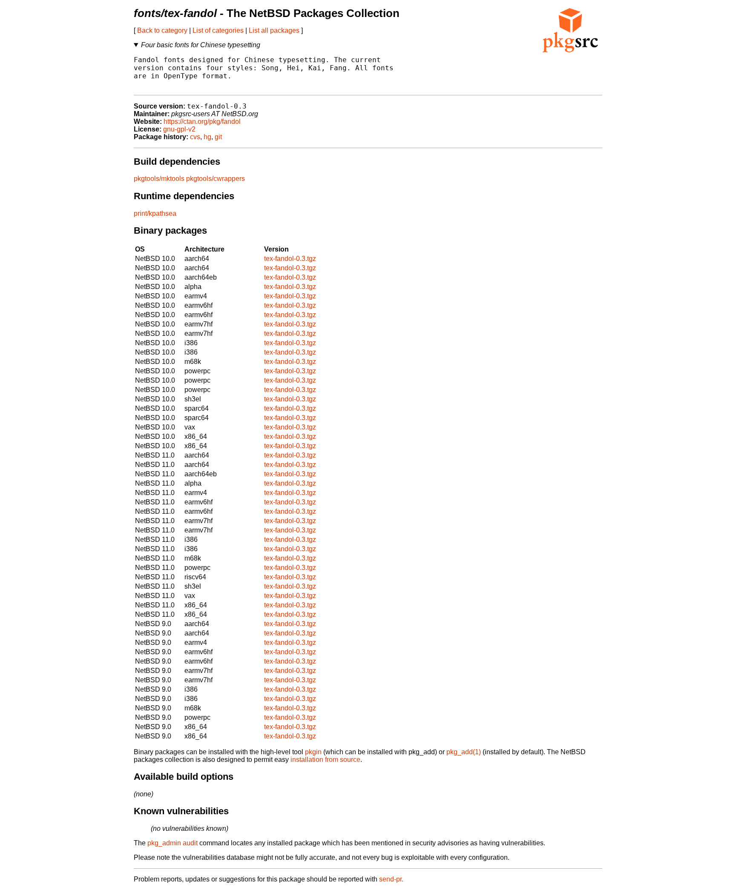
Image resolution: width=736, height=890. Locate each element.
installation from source (325, 759)
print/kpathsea (155, 213)
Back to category (162, 30)
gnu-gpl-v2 (179, 129)
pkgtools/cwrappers (215, 178)
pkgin (313, 751)
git (218, 136)
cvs (195, 136)
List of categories (218, 30)
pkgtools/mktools (159, 178)
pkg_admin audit (172, 843)
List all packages (274, 30)
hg (207, 136)
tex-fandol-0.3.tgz (290, 258)
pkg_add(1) (463, 751)
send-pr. (391, 879)
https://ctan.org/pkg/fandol (202, 121)
